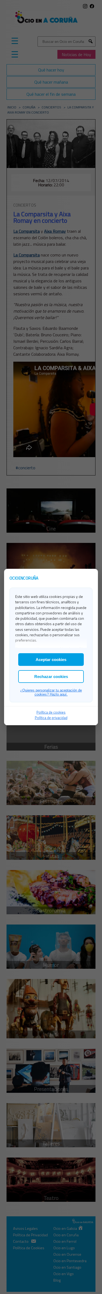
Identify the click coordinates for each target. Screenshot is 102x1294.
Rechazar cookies (51, 676)
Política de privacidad (51, 717)
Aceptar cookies (51, 659)
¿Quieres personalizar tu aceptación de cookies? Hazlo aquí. (51, 692)
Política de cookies (51, 712)
